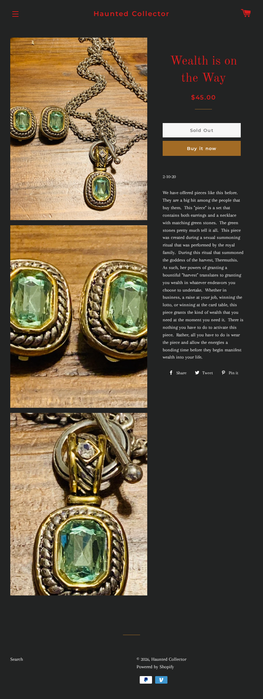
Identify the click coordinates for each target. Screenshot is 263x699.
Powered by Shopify (155, 666)
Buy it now (202, 148)
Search (16, 659)
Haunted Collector (131, 14)
